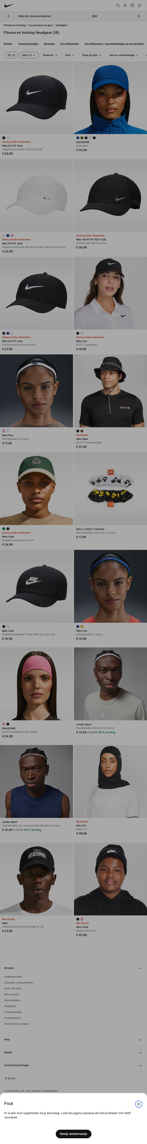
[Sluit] (139, 1104)
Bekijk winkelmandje (73, 1133)
